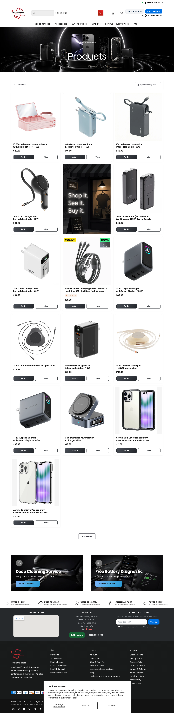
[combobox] (79, 13)
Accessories (61, 24)
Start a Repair (153, 11)
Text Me (153, 622)
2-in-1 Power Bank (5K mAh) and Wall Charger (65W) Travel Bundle (133, 217)
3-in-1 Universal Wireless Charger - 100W (34, 365)
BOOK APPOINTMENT (108, 583)
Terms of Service (137, 665)
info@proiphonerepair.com (102, 669)
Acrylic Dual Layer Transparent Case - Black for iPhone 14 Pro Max (133, 439)
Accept (85, 705)
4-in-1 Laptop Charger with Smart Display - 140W (26, 439)
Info (135, 24)
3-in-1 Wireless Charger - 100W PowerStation (128, 366)
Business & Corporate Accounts (105, 676)
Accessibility (135, 679)
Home (81, 42)
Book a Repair (56, 662)
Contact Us (95, 658)
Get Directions (77, 635)
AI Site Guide (135, 683)
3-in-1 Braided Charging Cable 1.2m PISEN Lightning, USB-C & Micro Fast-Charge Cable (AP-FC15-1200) (86, 290)
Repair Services (42, 24)
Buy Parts (54, 655)
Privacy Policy (70, 697)
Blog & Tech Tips (97, 662)
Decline (112, 705)
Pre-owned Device (58, 672)
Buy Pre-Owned (79, 24)
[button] (121, 13)
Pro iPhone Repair (23, 702)
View (46, 157)
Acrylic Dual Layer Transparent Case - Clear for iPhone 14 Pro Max (30, 511)
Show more (87, 536)
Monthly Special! (57, 669)
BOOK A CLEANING (26, 583)
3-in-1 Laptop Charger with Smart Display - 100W (129, 290)
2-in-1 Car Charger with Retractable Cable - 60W (26, 217)
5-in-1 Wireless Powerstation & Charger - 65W (79, 439)
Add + (23, 157)
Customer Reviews (59, 665)
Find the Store (135, 11)
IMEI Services (122, 24)
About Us (94, 655)
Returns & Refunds (138, 669)
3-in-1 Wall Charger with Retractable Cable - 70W (77, 366)
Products (91, 42)
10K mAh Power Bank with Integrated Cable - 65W (129, 145)
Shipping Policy (136, 662)
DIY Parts (96, 24)
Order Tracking (136, 655)
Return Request (137, 672)
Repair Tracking (137, 676)
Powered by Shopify (37, 702)
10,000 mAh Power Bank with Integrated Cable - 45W (79, 145)
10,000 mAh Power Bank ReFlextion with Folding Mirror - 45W (30, 145)
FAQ (92, 672)
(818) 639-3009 (96, 635)
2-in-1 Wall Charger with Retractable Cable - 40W (26, 290)
